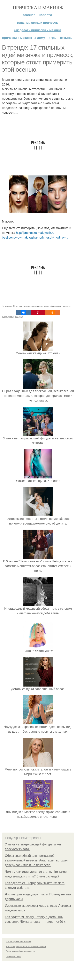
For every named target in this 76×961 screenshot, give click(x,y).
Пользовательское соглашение (31, 946)
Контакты (10, 946)
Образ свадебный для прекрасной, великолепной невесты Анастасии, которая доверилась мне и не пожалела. (36, 860)
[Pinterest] (38, 312)
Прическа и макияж (38, 7)
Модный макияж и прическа (57, 305)
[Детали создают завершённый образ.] (38, 684)
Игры (53, 37)
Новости (45, 14)
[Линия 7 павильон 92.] (38, 646)
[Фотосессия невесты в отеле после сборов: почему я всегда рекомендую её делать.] (38, 514)
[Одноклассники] (52, 312)
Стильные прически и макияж (27, 305)
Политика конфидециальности (20, 951)
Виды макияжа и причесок (37, 22)
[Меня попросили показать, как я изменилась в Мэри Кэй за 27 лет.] (38, 764)
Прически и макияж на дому (23, 37)
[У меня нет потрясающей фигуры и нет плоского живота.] (38, 433)
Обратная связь (13, 956)
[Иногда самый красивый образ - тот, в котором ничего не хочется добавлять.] (38, 603)
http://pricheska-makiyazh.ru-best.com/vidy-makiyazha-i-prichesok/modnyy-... (35, 235)
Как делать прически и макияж (37, 30)
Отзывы (66, 37)
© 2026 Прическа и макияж (18, 941)
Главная (29, 14)
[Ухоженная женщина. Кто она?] (38, 348)
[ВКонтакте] (23, 312)
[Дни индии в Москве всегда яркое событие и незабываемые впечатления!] (38, 807)
